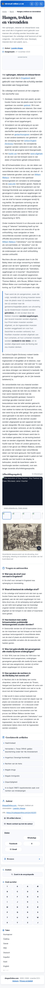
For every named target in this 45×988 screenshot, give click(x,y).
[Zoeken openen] (36, 4)
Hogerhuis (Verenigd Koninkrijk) (17, 757)
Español (6, 957)
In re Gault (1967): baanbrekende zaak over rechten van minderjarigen (22, 789)
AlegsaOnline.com (9, 805)
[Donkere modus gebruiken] (41, 4)
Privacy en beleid (26, 981)
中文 (5, 948)
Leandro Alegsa (17, 48)
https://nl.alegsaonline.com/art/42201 (21, 813)
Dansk (5, 943)
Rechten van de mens (13, 764)
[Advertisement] (22, 63)
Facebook (13, 844)
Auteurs (15, 981)
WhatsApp (31, 838)
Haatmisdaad (10, 743)
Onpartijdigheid (11, 782)
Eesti (5, 962)
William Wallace (8, 242)
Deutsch (6, 953)
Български (7, 934)
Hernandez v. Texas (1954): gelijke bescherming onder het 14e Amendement (21, 750)
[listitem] (6, 515)
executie (11, 184)
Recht (12, 12)
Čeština (6, 939)
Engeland (25, 78)
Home (4, 12)
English (6, 966)
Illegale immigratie (12, 776)
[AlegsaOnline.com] (15, 4)
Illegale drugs (10, 770)
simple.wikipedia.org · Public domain (15, 508)
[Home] (32, 4)
